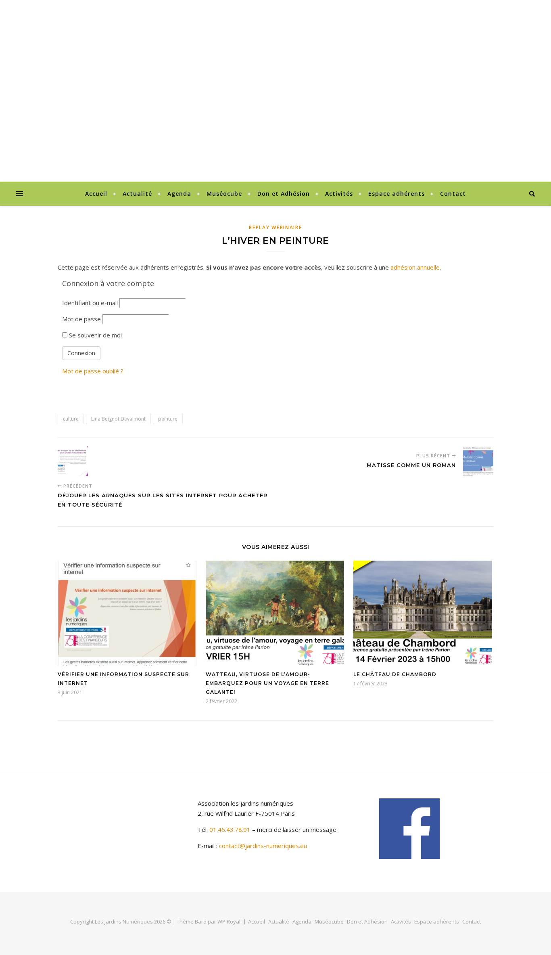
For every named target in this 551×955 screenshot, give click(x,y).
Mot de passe (81, 319)
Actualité (137, 193)
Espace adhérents (396, 193)
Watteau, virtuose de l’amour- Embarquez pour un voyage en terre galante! (267, 683)
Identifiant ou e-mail (90, 303)
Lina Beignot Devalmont (118, 418)
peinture (167, 418)
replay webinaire (275, 227)
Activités (339, 193)
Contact (453, 193)
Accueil (96, 193)
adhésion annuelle (415, 267)
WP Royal (228, 921)
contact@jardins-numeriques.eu (263, 846)
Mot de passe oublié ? (92, 371)
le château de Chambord (394, 674)
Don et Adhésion (283, 193)
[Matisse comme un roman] (478, 461)
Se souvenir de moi (94, 335)
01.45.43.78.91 (230, 829)
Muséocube (224, 193)
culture (71, 418)
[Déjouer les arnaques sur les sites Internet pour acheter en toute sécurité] (73, 461)
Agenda (179, 193)
